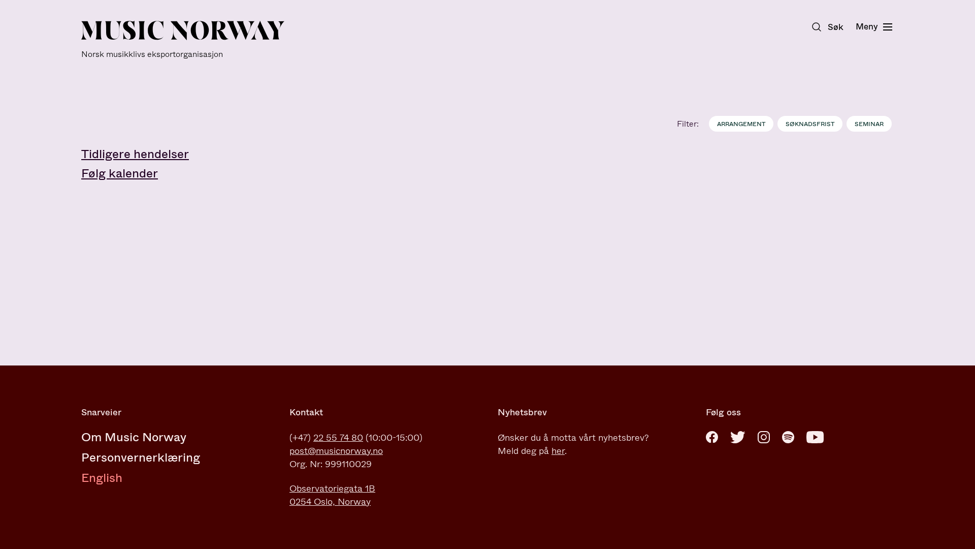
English (101, 477)
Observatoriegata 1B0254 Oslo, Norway (332, 495)
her (558, 451)
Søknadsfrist (810, 124)
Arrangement (741, 124)
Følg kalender (119, 173)
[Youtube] (815, 437)
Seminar (869, 124)
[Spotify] (788, 437)
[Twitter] (737, 437)
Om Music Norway (133, 437)
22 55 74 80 (338, 437)
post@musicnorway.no (336, 451)
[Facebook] (712, 437)
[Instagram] (764, 437)
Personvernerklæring (140, 457)
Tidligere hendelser (135, 154)
